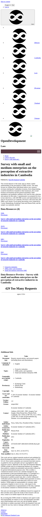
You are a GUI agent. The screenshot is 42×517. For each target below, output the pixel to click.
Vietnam (37, 118)
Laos (32, 24)
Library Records (10, 157)
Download (4, 215)
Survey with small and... (12, 159)
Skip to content (5, 1)
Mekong (37, 43)
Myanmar (37, 88)
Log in (7, 7)
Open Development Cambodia (16, 180)
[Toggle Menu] (38, 151)
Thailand (37, 103)
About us (3, 510)
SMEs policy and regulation (13, 269)
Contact (3, 512)
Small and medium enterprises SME (16, 270)
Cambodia (37, 58)
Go (13, 5)
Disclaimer (4, 513)
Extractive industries (11, 267)
